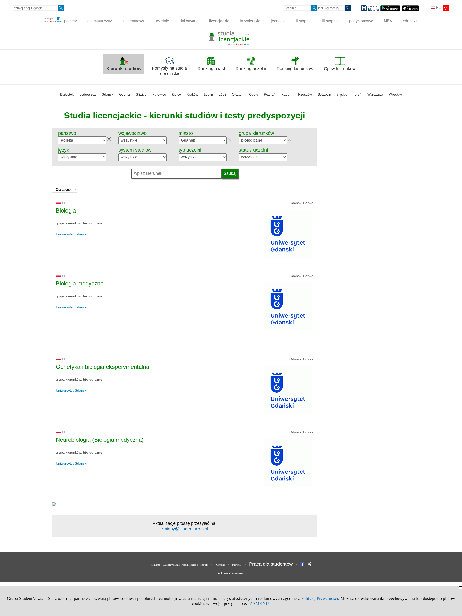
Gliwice (141, 94)
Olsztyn (237, 94)
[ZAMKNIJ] (259, 603)
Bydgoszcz (87, 94)
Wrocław (395, 94)
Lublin (208, 94)
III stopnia (330, 21)
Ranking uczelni (251, 68)
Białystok (67, 94)
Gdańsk (107, 94)
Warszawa (375, 94)
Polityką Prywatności (319, 598)
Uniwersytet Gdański (71, 234)
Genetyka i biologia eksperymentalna (102, 366)
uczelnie (162, 21)
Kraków (192, 94)
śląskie (342, 94)
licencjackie (219, 21)
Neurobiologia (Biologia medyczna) (100, 439)
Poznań (270, 94)
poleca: (70, 21)
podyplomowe (361, 21)
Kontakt (220, 564)
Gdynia (124, 94)
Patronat (236, 564)
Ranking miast (211, 68)
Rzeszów (305, 94)
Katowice (159, 94)
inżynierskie (250, 21)
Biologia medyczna (79, 283)
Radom (286, 94)
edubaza (410, 21)
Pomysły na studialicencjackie (169, 71)
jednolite (278, 21)
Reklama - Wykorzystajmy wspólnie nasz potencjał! (179, 564)
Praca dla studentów (271, 564)
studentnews (133, 21)
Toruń (357, 94)
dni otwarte (189, 21)
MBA (388, 21)
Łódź (222, 94)
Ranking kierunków (295, 68)
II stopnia (304, 21)
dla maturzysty (99, 21)
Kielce (176, 94)
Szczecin (324, 94)
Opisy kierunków (340, 68)
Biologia (66, 210)
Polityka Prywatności (231, 573)
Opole (253, 94)
